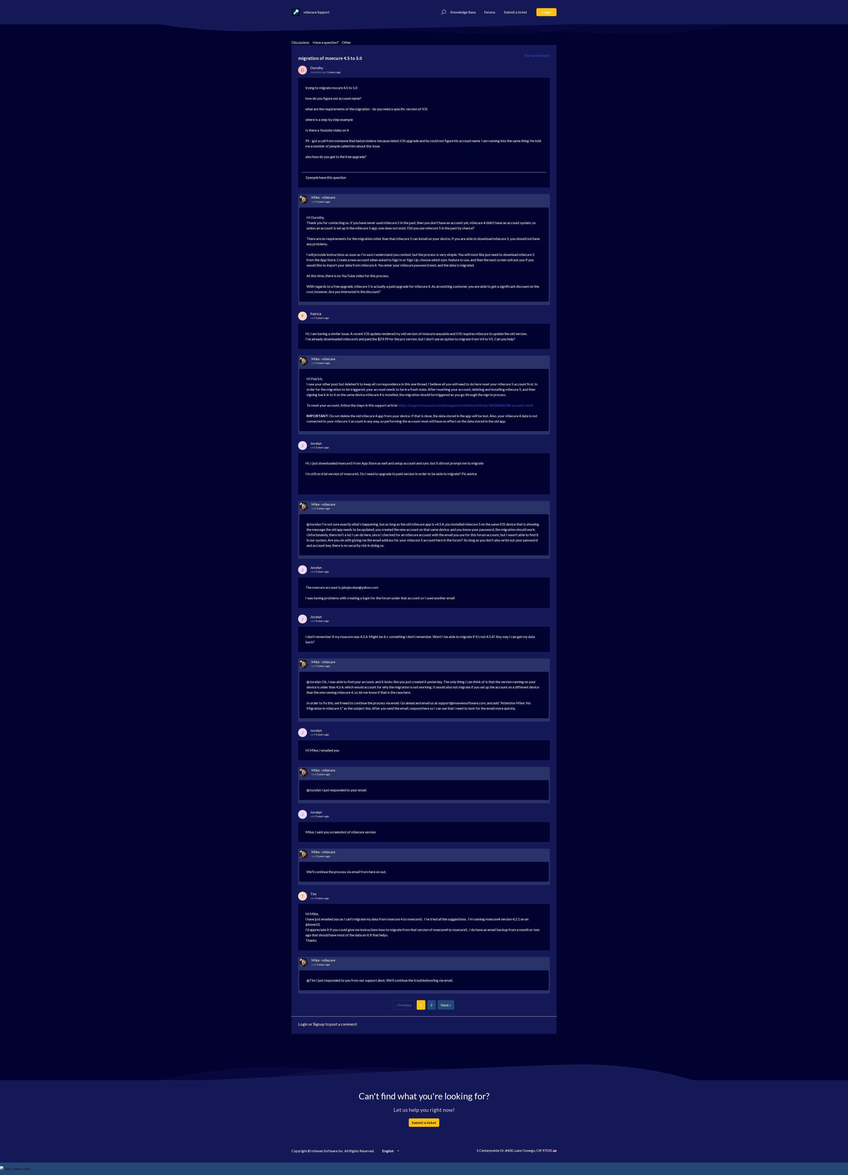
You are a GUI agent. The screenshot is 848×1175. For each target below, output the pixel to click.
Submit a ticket (515, 12)
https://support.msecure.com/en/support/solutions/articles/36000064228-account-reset (466, 405)
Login (546, 12)
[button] (443, 12)
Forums (489, 12)
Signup (319, 1024)
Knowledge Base (463, 12)
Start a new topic (537, 55)
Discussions (300, 42)
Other (346, 42)
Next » (446, 1005)
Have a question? (326, 42)
